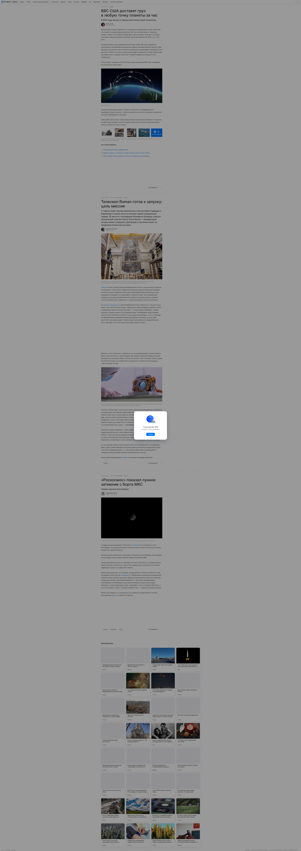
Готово (150, 434)
